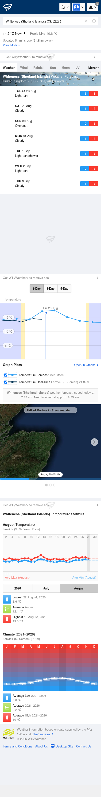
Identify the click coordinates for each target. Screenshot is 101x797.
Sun (53, 67)
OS (33, 81)
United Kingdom (15, 81)
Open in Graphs (85, 410)
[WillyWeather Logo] (10, 7)
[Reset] (86, 21)
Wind (24, 67)
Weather (9, 67)
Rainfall (38, 67)
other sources (41, 779)
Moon (66, 67)
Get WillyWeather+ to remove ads (29, 56)
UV (77, 67)
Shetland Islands (52, 81)
